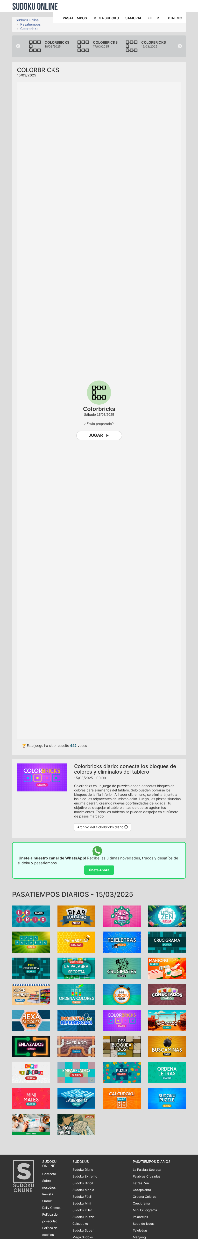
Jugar (96, 435)
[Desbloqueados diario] (122, 1046)
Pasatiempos (30, 24)
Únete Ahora (99, 870)
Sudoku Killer (82, 1210)
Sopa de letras (144, 1223)
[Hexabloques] (31, 1020)
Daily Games (51, 1208)
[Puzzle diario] (122, 1072)
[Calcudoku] (122, 1098)
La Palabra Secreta (147, 1169)
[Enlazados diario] (31, 1046)
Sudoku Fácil (82, 1196)
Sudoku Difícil (82, 1183)
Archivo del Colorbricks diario (100, 827)
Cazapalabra (142, 1190)
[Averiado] (76, 1046)
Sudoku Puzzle (83, 1217)
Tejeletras (140, 1230)
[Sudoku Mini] (122, 994)
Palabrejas (140, 1217)
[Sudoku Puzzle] (167, 1098)
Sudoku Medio (83, 1190)
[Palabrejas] (76, 942)
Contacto (49, 1174)
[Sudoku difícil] (76, 1124)
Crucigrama (141, 1203)
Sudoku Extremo (84, 1176)
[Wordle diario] (76, 968)
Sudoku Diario (82, 1169)
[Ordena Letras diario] (167, 1072)
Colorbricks (29, 29)
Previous (18, 46)
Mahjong (139, 1237)
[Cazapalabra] (31, 942)
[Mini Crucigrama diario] (31, 968)
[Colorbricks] (122, 1020)
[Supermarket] (31, 994)
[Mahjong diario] (167, 968)
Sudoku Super (83, 1230)
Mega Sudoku (82, 1237)
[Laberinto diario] (76, 1098)
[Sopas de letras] (31, 1072)
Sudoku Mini (81, 1203)
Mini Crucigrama (145, 1210)
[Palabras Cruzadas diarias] (122, 915)
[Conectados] (167, 994)
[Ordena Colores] (76, 994)
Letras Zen (141, 1183)
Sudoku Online (35, 6)
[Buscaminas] (167, 1046)
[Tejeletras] (122, 942)
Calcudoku (80, 1223)
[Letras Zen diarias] (167, 915)
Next (179, 46)
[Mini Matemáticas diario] (31, 1098)
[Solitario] (76, 915)
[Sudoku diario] (31, 1124)
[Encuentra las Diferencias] (76, 1020)
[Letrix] (31, 915)
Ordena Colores (144, 1196)
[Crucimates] (122, 968)
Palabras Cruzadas (146, 1176)
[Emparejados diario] (76, 1072)
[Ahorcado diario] (167, 1020)
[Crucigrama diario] (167, 942)
